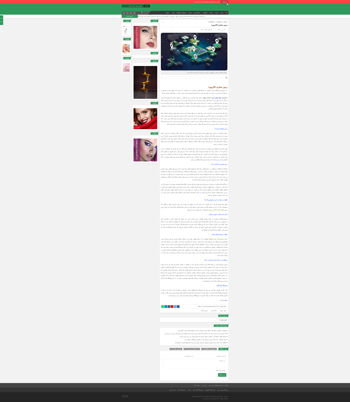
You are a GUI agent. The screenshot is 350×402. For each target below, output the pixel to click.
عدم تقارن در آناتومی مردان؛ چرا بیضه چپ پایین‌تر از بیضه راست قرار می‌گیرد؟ (194, 16)
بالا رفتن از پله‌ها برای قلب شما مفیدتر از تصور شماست (159, 16)
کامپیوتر (219, 22)
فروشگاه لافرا (181, 390)
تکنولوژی (205, 12)
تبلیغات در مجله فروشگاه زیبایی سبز (218, 385)
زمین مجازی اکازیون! (219, 25)
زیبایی (221, 12)
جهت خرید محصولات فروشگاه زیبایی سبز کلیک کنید (206, 2)
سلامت (190, 12)
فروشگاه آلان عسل (198, 390)
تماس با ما (197, 385)
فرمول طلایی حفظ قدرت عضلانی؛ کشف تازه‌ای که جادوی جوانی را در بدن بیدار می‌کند (203, 336)
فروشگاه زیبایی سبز (222, 390)
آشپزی (216, 12)
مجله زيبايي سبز (216, 97)
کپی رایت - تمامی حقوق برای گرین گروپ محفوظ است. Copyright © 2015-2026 (210, 396)
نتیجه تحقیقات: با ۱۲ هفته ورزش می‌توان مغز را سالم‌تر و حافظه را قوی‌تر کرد (205, 339)
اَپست (189, 390)
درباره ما (204, 385)
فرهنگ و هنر (197, 12)
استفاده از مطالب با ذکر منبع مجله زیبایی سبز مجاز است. (215, 398)
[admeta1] (194, 80)
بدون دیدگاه (204, 310)
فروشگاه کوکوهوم (210, 390)
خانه (226, 12)
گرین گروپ (172, 390)
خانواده (211, 12)
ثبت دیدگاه (222, 375)
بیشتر (173, 12)
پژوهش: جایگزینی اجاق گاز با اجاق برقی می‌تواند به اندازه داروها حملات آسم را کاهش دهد (202, 330)
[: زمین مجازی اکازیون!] (164, 29)
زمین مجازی (223, 320)
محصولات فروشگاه (181, 12)
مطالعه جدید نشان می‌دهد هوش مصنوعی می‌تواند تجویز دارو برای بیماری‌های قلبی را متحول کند (200, 342)
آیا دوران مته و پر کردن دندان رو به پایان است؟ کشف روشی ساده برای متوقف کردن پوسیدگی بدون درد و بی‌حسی (195, 333)
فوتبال (167, 12)
